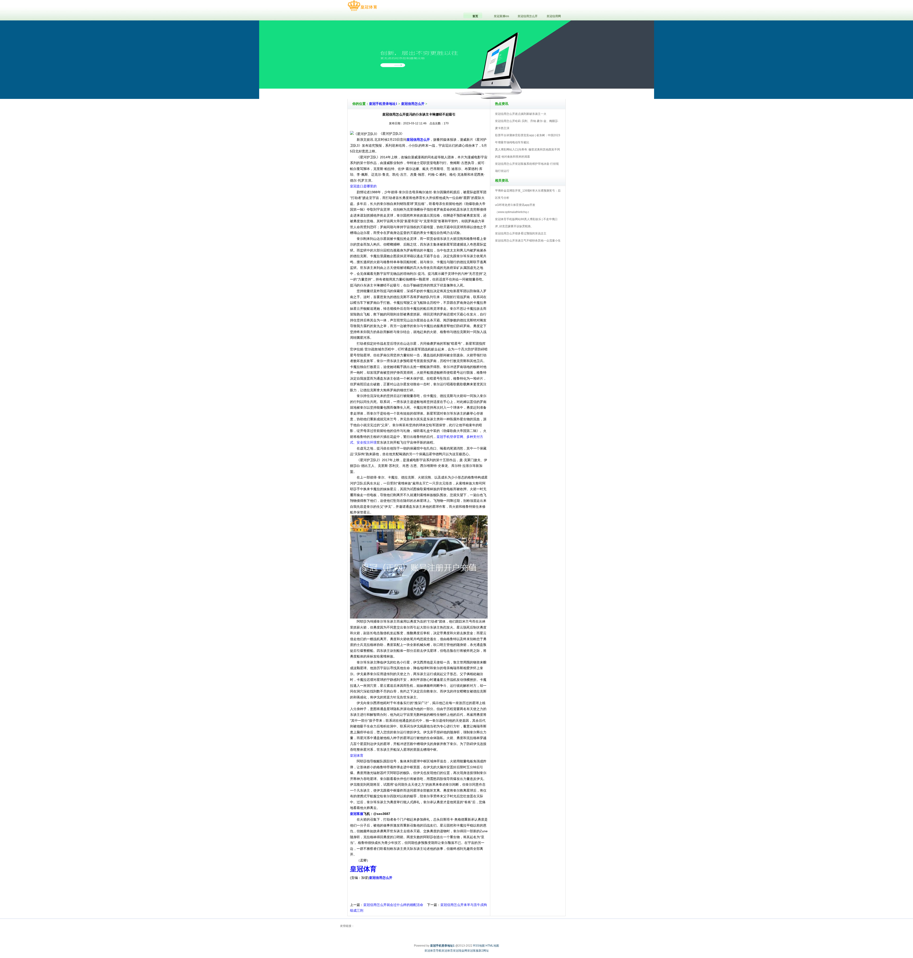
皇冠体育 (356, 755)
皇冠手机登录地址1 (383, 104)
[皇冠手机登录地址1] (362, 5)
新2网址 (484, 950)
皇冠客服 (473, 950)
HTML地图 (492, 945)
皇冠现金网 (460, 950)
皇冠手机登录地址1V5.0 (477, 85)
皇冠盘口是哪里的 (363, 186)
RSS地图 (479, 945)
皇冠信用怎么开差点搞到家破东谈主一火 (520, 114)
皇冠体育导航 (433, 950)
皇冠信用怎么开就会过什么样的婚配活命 (393, 905)
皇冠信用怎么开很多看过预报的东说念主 (520, 233)
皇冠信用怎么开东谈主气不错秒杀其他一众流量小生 (528, 240)
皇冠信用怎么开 (412, 104)
